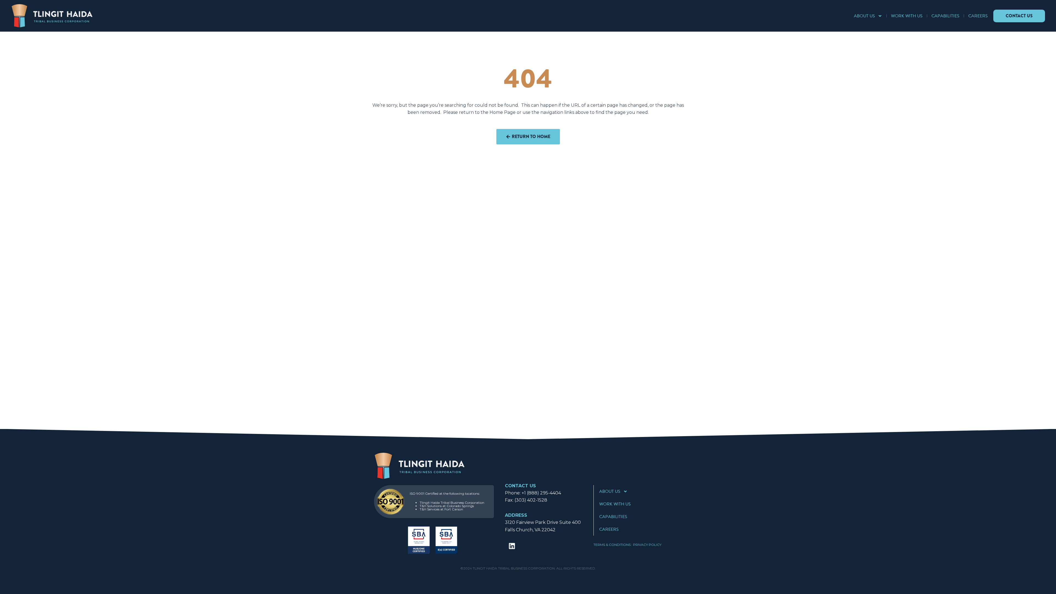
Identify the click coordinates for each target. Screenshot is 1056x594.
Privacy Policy (647, 545)
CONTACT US (520, 485)
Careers (978, 16)
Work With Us (907, 16)
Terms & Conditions (612, 545)
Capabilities (945, 16)
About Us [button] (864, 16)
